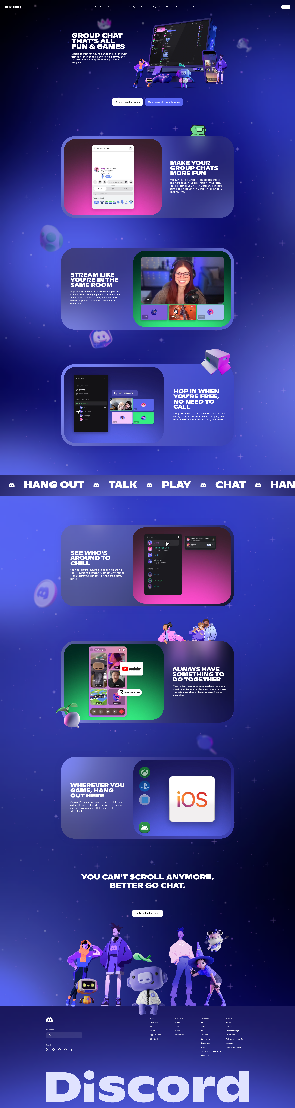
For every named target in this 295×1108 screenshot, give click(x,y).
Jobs (177, 1026)
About (177, 1022)
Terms (228, 1022)
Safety (203, 1026)
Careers (197, 7)
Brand (177, 1031)
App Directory (156, 1035)
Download (99, 7)
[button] (121, 7)
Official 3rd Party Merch (211, 1051)
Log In (286, 7)
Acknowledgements (234, 1039)
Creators (204, 1035)
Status (152, 1031)
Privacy (229, 1026)
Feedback (205, 1055)
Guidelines (230, 1035)
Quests (203, 1047)
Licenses (229, 1043)
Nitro (111, 7)
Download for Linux (129, 102)
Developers (205, 1043)
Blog (203, 1031)
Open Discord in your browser (164, 102)
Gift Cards (154, 1039)
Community (205, 1039)
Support (204, 1022)
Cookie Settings (232, 1031)
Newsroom (179, 1035)
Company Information (235, 1047)
